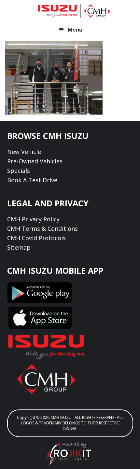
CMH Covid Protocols (36, 238)
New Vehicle (24, 152)
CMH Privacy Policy (33, 219)
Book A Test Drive (32, 180)
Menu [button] (75, 29)
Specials (18, 170)
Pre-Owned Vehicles (35, 161)
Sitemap (19, 247)
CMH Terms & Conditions (42, 228)
